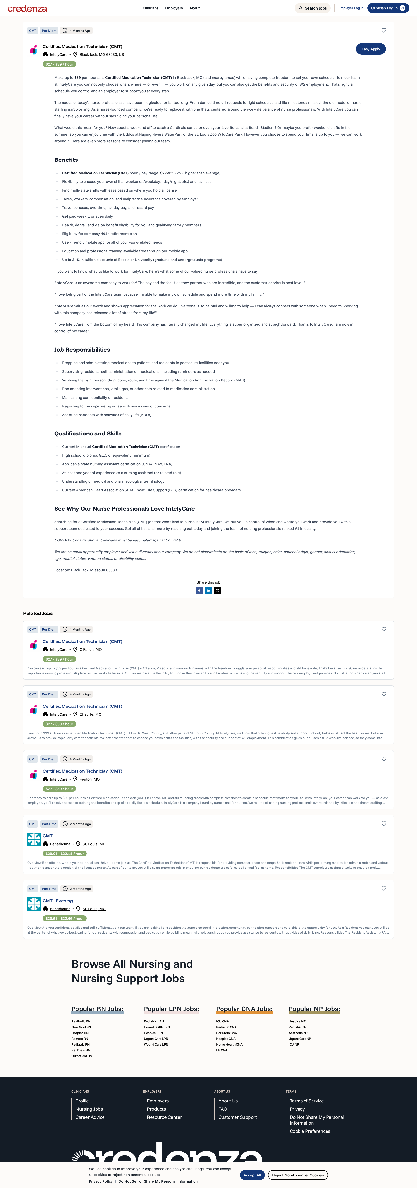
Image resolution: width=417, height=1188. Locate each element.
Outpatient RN (81, 1056)
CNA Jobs (256, 1008)
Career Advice (90, 1117)
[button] (208, 650)
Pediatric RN (80, 1044)
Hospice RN (80, 1032)
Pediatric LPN (154, 1021)
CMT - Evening (58, 900)
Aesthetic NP (298, 1032)
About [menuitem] (194, 8)
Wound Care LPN (156, 1044)
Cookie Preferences (310, 1131)
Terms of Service (307, 1101)
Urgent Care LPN (156, 1038)
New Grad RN (81, 1027)
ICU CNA (222, 1021)
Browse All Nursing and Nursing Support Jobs (132, 970)
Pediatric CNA (226, 1027)
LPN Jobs (183, 1008)
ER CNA (221, 1050)
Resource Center (164, 1117)
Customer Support (237, 1117)
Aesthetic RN (80, 1021)
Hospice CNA (225, 1038)
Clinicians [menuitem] (150, 8)
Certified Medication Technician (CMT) (82, 641)
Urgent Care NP (300, 1038)
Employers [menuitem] (174, 8)
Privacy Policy (101, 1181)
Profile (82, 1101)
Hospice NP (297, 1021)
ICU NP (294, 1044)
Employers (158, 1101)
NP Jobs (326, 1008)
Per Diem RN (80, 1050)
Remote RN (79, 1038)
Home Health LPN (157, 1027)
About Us (227, 1101)
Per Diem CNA (226, 1032)
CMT (48, 836)
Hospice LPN (153, 1032)
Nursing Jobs (89, 1109)
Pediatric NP (298, 1027)
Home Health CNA (229, 1044)
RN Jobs (109, 1008)
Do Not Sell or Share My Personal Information (158, 1181)
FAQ (222, 1109)
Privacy (297, 1109)
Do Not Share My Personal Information (317, 1120)
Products (156, 1109)
